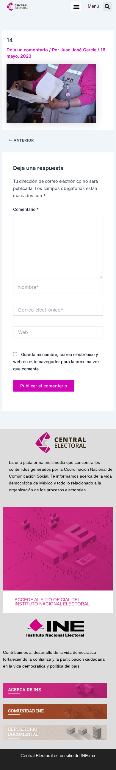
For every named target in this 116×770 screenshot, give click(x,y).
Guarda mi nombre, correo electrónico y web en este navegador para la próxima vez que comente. (56, 361)
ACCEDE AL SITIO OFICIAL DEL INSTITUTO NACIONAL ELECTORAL (52, 602)
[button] (76, 6)
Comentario (26, 209)
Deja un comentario (27, 50)
